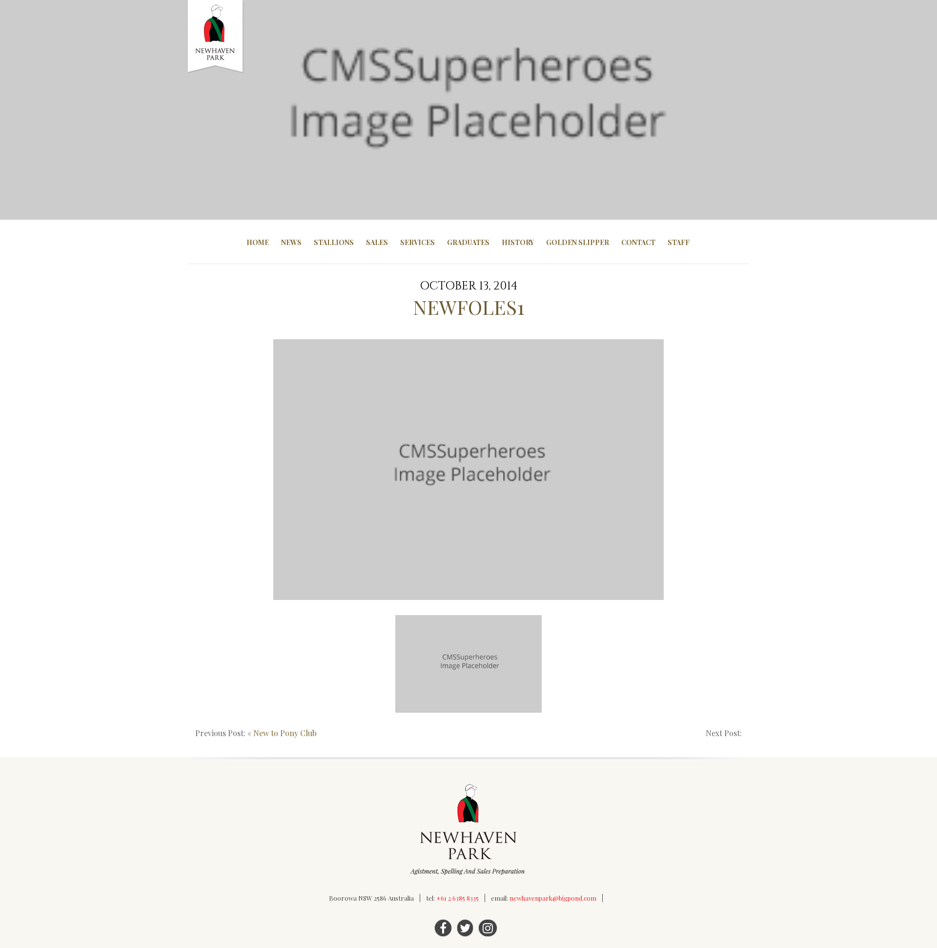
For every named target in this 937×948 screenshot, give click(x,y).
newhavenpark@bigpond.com (552, 898)
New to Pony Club (285, 733)
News (291, 242)
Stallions (334, 242)
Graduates (468, 242)
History (518, 242)
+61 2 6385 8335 (457, 898)
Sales (377, 242)
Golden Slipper (577, 242)
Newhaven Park (216, 36)
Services (417, 242)
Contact (638, 242)
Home (257, 242)
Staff (679, 242)
